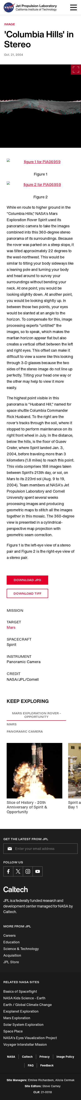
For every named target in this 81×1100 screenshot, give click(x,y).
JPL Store (11, 961)
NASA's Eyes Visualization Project (30, 1037)
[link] (40, 106)
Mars (11, 627)
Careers (9, 935)
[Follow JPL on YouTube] (38, 871)
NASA (11, 1056)
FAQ (30, 1065)
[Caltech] (15, 889)
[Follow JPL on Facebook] (8, 871)
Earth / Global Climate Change (27, 1004)
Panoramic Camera (25, 731)
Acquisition (12, 955)
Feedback (47, 1065)
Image (9, 24)
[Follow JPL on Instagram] (28, 871)
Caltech (27, 1056)
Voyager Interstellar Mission (25, 1044)
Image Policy (65, 1056)
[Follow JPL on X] (18, 871)
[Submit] (9, 848)
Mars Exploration (16, 1017)
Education (11, 942)
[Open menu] (73, 7)
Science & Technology (21, 948)
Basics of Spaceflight (20, 991)
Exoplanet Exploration (21, 1011)
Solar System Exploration (23, 1024)
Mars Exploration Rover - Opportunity (36, 715)
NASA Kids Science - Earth (24, 998)
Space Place (13, 1031)
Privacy (44, 1056)
